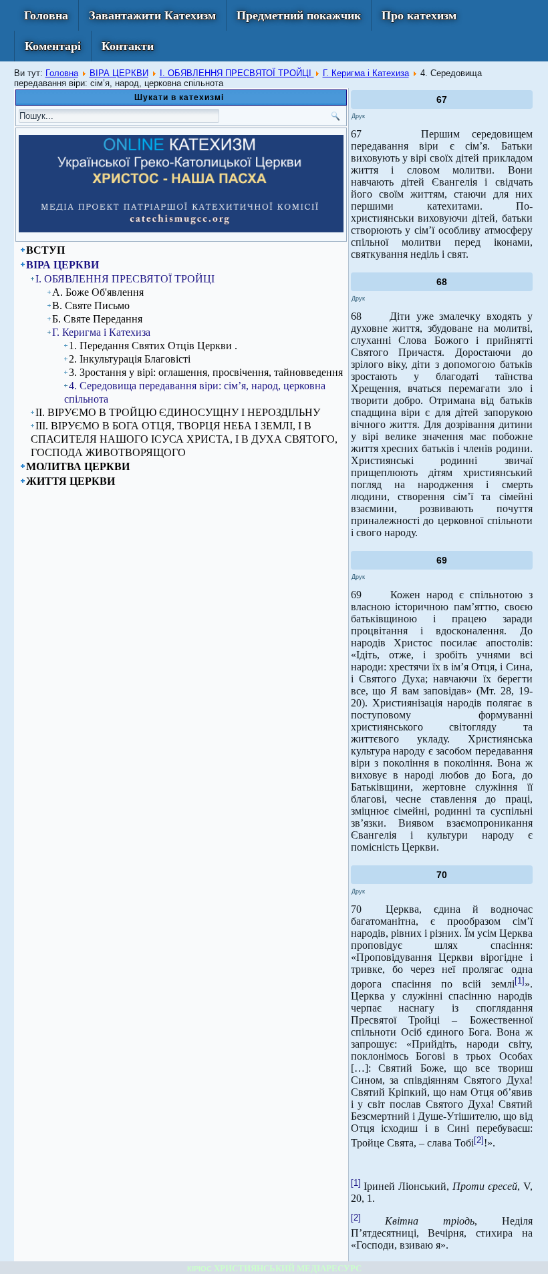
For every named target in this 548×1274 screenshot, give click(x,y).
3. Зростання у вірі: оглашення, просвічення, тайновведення (206, 372)
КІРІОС (199, 1269)
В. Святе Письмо (91, 305)
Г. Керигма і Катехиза (366, 73)
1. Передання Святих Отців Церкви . (153, 345)
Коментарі (53, 46)
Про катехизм (419, 15)
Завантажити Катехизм (152, 15)
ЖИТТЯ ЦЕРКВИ (70, 481)
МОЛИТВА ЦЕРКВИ (78, 466)
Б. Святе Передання (97, 319)
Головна (46, 15)
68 (441, 281)
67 (441, 99)
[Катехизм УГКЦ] (181, 229)
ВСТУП (45, 250)
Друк (358, 116)
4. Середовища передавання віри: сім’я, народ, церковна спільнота (194, 392)
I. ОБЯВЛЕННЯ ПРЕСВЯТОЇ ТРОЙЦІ (237, 73)
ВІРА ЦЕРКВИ (119, 73)
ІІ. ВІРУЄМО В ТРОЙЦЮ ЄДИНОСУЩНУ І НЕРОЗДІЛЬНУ (177, 412)
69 (441, 560)
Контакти (128, 46)
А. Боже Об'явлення (98, 292)
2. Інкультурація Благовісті (129, 359)
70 (441, 874)
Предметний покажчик (299, 15)
